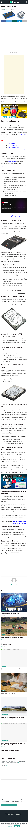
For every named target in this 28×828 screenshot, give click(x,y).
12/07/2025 (3, 615)
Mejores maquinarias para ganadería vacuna (12, 637)
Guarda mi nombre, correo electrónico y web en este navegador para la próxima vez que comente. (14, 800)
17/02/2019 (13, 9)
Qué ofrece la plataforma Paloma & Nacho (11, 669)
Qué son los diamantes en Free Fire (10, 613)
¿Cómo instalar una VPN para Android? (10, 750)
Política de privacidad (10, 814)
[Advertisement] (14, 37)
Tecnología (4, 714)
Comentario (4, 765)
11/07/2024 (3, 694)
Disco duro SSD (11, 143)
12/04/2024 (3, 720)
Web (2, 794)
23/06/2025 (3, 639)
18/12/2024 (3, 646)
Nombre (3, 782)
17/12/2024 (3, 670)
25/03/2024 (3, 752)
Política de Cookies (18, 813)
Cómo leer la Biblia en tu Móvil (8, 693)
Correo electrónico (5, 788)
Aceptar (17, 826)
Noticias (4, 666)
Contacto (6, 813)
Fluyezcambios (18, 814)
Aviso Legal (11, 813)
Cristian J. (6, 9)
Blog (3, 610)
